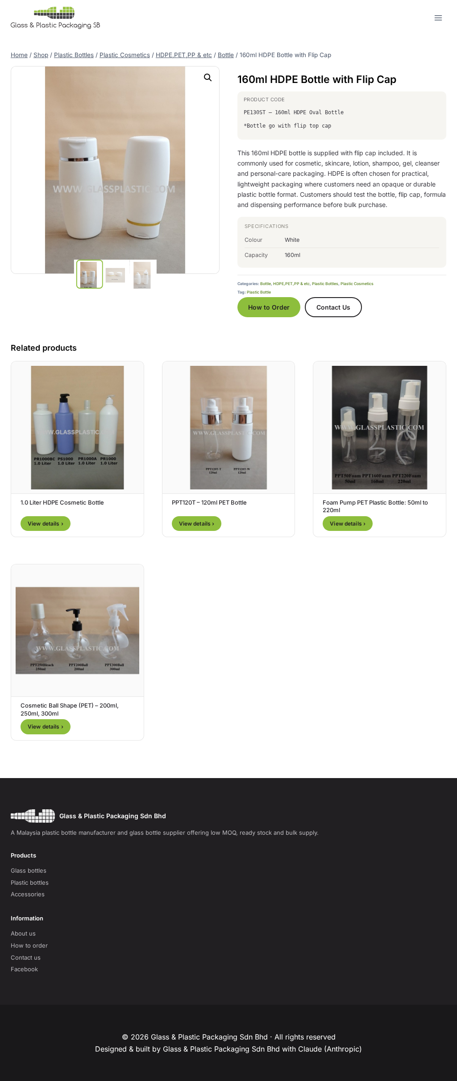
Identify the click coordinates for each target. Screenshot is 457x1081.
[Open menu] (438, 18)
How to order (29, 945)
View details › (45, 523)
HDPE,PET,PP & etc (291, 284)
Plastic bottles (30, 882)
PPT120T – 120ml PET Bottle (209, 502)
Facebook (24, 969)
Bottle (265, 284)
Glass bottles (28, 870)
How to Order (269, 307)
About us (23, 933)
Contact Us (333, 307)
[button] (208, 78)
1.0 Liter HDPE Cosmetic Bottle (62, 502)
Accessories (28, 894)
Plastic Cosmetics (357, 284)
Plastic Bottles (325, 284)
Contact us (26, 957)
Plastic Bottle (259, 292)
